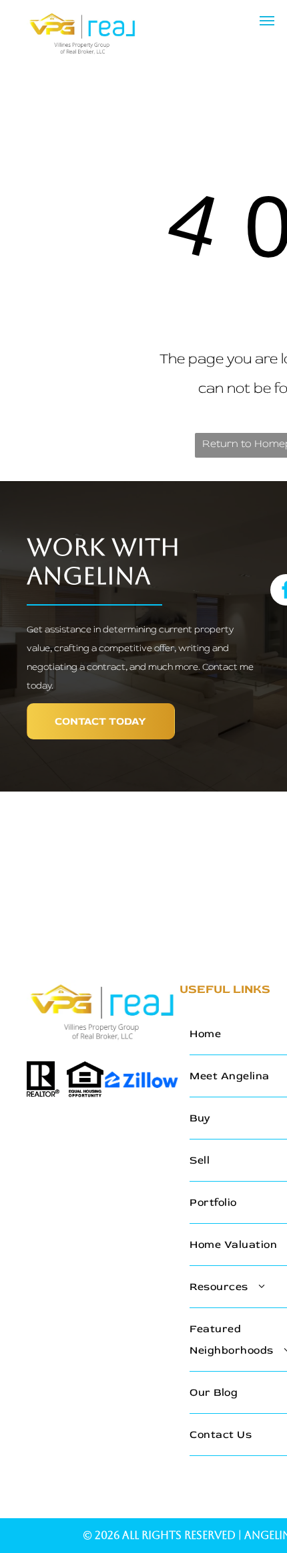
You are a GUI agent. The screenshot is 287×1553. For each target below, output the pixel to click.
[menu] (267, 20)
